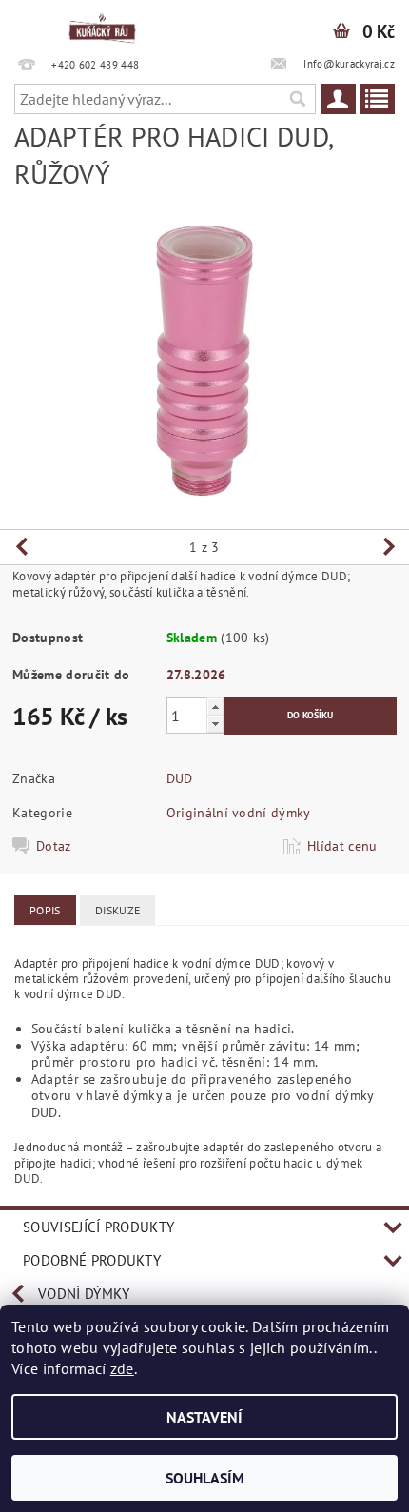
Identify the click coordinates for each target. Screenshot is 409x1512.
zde (122, 1368)
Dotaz (53, 845)
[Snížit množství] (215, 724)
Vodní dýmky (84, 1294)
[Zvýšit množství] (215, 706)
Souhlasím (205, 1477)
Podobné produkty (92, 1260)
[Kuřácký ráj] (102, 24)
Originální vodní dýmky (238, 812)
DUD (179, 778)
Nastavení (204, 1416)
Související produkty (98, 1227)
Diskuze (117, 910)
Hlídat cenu (342, 845)
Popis (45, 910)
